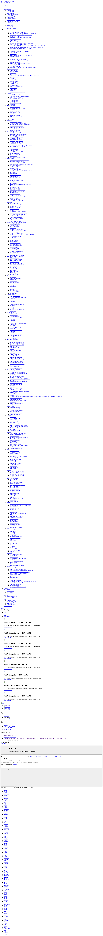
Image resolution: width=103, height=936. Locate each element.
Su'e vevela (9, 566)
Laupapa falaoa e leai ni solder (17, 582)
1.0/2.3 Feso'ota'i (14, 84)
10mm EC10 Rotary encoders (17, 471)
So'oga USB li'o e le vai (15, 206)
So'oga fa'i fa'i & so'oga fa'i (16, 152)
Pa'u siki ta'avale (13, 577)
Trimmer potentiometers (15, 408)
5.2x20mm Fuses (14, 395)
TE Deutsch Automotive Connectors (18, 213)
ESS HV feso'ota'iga (14, 226)
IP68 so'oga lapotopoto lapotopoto (18, 123)
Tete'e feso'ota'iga (14, 421)
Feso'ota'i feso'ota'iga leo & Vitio (17, 157)
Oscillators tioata (14, 461)
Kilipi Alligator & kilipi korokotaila (18, 587)
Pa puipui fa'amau (14, 168)
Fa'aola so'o (12, 539)
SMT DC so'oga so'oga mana (17, 135)
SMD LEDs (12, 353)
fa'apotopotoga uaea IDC (16, 317)
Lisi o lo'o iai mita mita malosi (17, 343)
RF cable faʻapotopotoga (15, 103)
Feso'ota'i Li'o (10, 120)
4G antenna (12, 104)
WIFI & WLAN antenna (15, 97)
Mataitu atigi (13, 520)
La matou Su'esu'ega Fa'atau (13, 20)
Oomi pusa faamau (14, 523)
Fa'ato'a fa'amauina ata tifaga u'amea (18, 425)
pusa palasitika (13, 512)
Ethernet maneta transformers (17, 191)
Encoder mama (13, 476)
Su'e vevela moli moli (15, 574)
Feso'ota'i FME (13, 90)
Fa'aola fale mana (14, 521)
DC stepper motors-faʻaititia (16, 561)
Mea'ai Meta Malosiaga (12, 339)
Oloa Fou (6, 588)
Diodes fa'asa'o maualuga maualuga (18, 373)
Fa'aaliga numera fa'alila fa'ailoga (17, 364)
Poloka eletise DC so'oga (16, 139)
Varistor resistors (13, 419)
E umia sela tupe (13, 247)
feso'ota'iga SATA (14, 58)
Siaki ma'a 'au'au (14, 192)
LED (11, 365)
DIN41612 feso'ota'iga (15, 66)
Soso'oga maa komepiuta (15, 253)
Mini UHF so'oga (14, 88)
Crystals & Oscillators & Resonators (15, 457)
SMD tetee (12, 422)
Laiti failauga (13, 267)
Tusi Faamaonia (10, 13)
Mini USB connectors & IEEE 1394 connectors (21, 55)
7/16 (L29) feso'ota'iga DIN (16, 86)
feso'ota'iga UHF (14, 89)
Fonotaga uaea (10, 312)
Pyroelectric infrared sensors (16, 491)
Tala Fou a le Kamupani (12, 596)
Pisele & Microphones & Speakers (15, 256)
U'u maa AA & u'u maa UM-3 (17, 249)
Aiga (5, 7)
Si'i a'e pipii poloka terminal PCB (17, 161)
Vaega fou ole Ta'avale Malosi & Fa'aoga (16, 222)
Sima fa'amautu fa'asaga (15, 427)
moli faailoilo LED (14, 366)
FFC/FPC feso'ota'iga (15, 41)
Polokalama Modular (15, 188)
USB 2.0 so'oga (13, 54)
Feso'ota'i (9, 30)
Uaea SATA (12, 326)
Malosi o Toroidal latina (15, 438)
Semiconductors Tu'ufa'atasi (13, 369)
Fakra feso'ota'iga (14, 77)
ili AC (11, 544)
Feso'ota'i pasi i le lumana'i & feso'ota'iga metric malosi (23, 67)
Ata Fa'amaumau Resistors (16, 423)
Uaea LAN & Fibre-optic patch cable (18, 323)
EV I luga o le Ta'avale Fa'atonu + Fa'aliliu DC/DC (22, 234)
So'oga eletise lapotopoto (15, 122)
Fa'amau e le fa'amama (15, 177)
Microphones (13, 270)
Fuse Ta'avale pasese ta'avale (16, 403)
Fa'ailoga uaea (13, 311)
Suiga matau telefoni (14, 290)
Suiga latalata (13, 495)
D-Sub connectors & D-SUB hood (18, 44)
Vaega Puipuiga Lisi (11, 385)
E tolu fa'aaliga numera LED (16, 361)
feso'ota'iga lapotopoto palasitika (17, 127)
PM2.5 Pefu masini (14, 487)
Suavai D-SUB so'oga (15, 207)
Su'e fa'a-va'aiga (13, 293)
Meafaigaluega (10, 576)
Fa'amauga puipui (14, 506)
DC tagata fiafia (13, 543)
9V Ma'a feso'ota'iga (14, 252)
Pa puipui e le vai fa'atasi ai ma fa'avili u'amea (20, 504)
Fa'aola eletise (13, 531)
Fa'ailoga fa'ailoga (14, 529)
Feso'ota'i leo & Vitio (12, 131)
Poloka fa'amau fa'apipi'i (15, 165)
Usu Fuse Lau (13, 404)
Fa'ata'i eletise (13, 497)
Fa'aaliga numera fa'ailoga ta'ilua (17, 360)
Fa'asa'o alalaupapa (14, 370)
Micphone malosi (14, 274)
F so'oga (12, 78)
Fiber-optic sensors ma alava (16, 498)
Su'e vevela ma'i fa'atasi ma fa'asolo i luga (19, 572)
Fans (8, 542)
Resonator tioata (13, 460)
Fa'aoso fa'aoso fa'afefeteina (16, 434)
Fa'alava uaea (13, 300)
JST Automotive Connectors (16, 218)
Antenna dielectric (14, 101)
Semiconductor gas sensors (16, 482)
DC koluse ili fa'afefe (15, 548)
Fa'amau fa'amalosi (14, 489)
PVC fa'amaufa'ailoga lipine (16, 580)
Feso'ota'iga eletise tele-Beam (17, 255)
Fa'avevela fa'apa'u (14, 578)
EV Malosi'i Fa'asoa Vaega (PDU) (18, 230)
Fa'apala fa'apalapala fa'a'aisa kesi (18, 400)
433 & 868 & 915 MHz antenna (17, 98)
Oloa (5, 29)
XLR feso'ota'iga (14, 150)
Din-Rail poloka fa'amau (15, 175)
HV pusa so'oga (13, 228)
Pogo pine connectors (15, 62)
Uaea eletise (12, 320)
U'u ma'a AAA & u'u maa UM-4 (17, 251)
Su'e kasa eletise (13, 479)
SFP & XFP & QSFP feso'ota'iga (17, 190)
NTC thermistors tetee (15, 430)
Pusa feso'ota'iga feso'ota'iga (16, 516)
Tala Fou (6, 595)
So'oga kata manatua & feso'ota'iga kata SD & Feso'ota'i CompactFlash (27, 47)
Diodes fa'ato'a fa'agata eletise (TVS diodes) (20, 379)
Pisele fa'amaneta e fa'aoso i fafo (17, 264)
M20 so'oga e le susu (15, 130)
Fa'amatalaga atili (8, 627)
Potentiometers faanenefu (16, 413)
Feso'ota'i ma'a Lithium (15, 244)
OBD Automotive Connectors (17, 219)
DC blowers (12, 546)
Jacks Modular (13, 183)
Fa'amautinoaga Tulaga (12, 21)
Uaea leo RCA (13, 332)
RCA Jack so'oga (14, 147)
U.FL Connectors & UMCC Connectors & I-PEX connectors (24, 75)
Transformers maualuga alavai (17, 447)
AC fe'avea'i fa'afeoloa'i (15, 550)
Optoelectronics (10, 351)
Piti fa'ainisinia (13, 266)
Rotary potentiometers (15, 414)
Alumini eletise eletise (15, 452)
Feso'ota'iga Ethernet (12, 181)
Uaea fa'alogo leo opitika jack (17, 132)
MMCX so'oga (13, 74)
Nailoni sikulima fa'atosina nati (17, 304)
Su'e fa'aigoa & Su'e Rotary (16, 292)
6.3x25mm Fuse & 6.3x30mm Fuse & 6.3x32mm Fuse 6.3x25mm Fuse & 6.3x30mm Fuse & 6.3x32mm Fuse (36, 396)
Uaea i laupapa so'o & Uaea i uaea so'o (19, 32)
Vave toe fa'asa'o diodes (15, 374)
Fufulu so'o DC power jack (16, 137)
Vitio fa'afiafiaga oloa (12, 602)
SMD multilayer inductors (16, 444)
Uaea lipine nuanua (14, 316)
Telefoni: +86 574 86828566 (10, 735)
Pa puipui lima (13, 509)
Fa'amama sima (13, 466)
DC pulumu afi (13, 555)
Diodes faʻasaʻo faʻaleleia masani (17, 372)
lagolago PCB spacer (15, 296)
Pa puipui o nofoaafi (14, 508)
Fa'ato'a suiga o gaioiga (15, 278)
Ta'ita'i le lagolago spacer (16, 368)
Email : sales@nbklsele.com (7, 1)
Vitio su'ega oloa (11, 604)
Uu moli (12, 119)
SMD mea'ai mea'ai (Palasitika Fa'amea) (19, 445)
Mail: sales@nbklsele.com (10, 737)
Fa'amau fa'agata (14, 176)
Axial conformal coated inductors (17, 433)
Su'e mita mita (13, 340)
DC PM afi (12, 559)
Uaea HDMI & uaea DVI (16, 335)
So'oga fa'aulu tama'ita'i (15, 36)
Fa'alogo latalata (13, 494)
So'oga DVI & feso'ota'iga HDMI (18, 59)
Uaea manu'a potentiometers (16, 410)
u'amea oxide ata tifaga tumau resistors (19, 426)
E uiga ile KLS (10, 10)
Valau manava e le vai (15, 112)
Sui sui (11, 283)
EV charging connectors (15, 236)
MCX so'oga (13, 73)
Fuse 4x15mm (13, 394)
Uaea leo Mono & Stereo (16, 334)
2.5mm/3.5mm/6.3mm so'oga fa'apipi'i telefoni (21, 145)
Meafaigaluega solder (15, 585)
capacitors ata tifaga (14, 453)
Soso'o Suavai (10, 202)
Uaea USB (12, 319)
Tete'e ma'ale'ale (13, 429)
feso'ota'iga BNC (14, 79)
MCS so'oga (13, 172)
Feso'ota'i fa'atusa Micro (15, 39)
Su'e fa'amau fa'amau (15, 287)
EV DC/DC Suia (14, 232)
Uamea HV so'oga (14, 225)
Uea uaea (12, 321)
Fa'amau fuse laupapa (15, 399)
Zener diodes (13, 380)
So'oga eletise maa (14, 240)
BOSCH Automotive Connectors (17, 214)
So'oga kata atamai (14, 50)
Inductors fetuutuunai (15, 440)
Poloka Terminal (10, 158)
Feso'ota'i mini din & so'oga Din (17, 146)
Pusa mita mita (13, 346)
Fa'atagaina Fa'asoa (11, 17)
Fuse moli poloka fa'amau (16, 116)
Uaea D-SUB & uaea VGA (16, 327)
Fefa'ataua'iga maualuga (15, 538)
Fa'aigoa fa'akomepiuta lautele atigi (18, 513)
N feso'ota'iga (13, 82)
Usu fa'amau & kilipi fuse (16, 398)
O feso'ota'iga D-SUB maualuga (17, 64)
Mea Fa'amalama (11, 105)
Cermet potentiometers (15, 407)
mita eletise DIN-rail (14, 347)
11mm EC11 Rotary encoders (17, 472)
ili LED (11, 547)
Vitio (5, 599)
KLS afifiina (10, 22)
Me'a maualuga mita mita (16, 536)
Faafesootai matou (8, 606)
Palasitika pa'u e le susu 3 (16, 527)
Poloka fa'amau (13, 173)
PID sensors (12, 481)
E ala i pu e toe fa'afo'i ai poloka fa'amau (19, 160)
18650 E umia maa (14, 248)
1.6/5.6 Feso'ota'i (14, 85)
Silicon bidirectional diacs (16, 383)
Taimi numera (13, 540)
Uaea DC (12, 336)
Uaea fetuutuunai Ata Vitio (16, 330)
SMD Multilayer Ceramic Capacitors (18, 456)
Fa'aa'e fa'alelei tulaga (15, 493)
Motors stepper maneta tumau (17, 565)
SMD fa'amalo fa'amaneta (16, 259)
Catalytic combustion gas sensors (17, 485)
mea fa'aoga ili (13, 551)
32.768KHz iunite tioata (15, 459)
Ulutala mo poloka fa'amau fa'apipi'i (18, 166)
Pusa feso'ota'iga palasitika (16, 510)
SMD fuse (12, 387)
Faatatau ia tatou (7, 9)
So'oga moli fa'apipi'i (15, 115)
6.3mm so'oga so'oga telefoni (16, 143)
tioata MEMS (13, 468)
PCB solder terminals (15, 179)
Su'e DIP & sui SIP (14, 282)
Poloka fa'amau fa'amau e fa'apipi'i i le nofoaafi (21, 171)
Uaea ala (12, 302)
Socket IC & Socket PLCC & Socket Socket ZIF (21, 43)
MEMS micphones (14, 273)
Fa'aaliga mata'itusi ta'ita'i (16, 357)
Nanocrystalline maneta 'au (16, 448)
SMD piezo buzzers (14, 258)
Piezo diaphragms (14, 271)
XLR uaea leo (13, 331)
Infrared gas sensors (14, 483)
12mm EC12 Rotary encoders (17, 474)
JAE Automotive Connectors (16, 217)
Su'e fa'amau (13, 286)
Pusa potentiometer (14, 411)
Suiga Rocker (13, 277)
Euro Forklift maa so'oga (15, 243)
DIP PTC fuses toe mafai (15, 389)
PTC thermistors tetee (15, 418)
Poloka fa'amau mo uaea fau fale (17, 108)
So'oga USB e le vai (14, 203)
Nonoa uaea (12, 298)
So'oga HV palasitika (15, 224)
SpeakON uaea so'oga (15, 154)
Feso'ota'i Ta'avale (11, 210)
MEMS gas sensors (14, 486)
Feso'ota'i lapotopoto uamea (16, 128)
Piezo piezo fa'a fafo (14, 262)
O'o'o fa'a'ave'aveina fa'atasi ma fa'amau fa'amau (21, 570)
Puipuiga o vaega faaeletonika (17, 309)
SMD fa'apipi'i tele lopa (15, 442)
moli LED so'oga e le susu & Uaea (18, 113)
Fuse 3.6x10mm (13, 392)
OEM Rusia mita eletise (15, 350)
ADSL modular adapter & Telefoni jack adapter (21, 196)
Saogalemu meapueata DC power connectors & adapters (23, 581)
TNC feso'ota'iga (14, 81)
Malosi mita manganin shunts (17, 342)
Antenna (9, 93)
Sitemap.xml (7, 718)
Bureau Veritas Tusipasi (12, 26)
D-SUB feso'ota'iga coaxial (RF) (17, 92)
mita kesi (12, 349)
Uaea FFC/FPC (13, 313)
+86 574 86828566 (5, 2)
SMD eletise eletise (14, 436)
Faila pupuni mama (14, 501)
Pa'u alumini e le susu (15, 525)
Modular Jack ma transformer (17, 185)
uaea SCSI (12, 328)
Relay (8, 528)
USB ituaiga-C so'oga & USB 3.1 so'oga (19, 51)
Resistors (9, 415)
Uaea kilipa (12, 301)
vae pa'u (12, 308)
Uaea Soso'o (13, 109)
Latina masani (13, 441)
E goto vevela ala (14, 568)
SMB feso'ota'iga (14, 71)
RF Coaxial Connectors (12, 69)
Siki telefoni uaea (14, 198)
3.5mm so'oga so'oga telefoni (16, 142)
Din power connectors (15, 138)
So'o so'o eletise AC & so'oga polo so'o (19, 60)
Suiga (8, 275)
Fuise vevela (13, 402)
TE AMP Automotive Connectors (18, 211)
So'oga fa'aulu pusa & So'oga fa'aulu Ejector (20, 37)
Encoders (9, 470)
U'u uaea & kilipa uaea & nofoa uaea (18, 297)
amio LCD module (14, 354)
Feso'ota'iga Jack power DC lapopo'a (18, 134)
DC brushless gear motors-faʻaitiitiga (18, 558)
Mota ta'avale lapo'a (14, 562)
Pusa (8, 449)
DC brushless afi (14, 557)
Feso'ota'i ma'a (10, 239)
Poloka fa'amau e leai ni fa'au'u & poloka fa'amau (21, 164)
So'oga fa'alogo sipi (14, 209)
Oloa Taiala (6, 716)
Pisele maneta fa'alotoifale (16, 263)
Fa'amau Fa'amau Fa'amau (16, 245)
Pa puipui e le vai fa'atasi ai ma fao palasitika (20, 505)
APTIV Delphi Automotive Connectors (19, 215)
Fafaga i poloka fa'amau (15, 169)
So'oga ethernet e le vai (15, 205)
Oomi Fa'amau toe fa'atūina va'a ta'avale (19, 391)
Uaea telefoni (13, 324)
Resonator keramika (14, 464)
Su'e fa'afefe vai (13, 281)
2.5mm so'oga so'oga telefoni (16, 141)
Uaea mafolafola (13, 315)
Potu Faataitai (7, 589)
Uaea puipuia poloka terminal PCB (18, 162)
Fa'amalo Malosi (13, 534)
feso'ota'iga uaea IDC (15, 194)
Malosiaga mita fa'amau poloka (17, 345)
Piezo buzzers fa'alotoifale (16, 260)
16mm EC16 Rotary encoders (17, 475)
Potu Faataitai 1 (10, 591)
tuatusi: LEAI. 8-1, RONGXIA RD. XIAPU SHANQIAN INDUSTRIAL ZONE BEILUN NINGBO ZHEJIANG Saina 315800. (35, 738)
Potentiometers (10, 406)
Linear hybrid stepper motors (16, 563)
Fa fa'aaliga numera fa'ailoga (16, 362)
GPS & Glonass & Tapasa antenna (18, 94)
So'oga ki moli (13, 118)
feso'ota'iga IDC (13, 40)
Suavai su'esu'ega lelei (15, 490)
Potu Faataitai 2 (10, 592)
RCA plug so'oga (14, 149)
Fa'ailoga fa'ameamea (15, 467)
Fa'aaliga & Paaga (11, 16)
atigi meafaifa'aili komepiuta (16, 517)
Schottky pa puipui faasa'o (16, 377)
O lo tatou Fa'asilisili (11, 18)
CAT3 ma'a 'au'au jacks (15, 195)
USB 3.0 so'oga (13, 52)
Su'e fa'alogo (13, 279)
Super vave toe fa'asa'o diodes (17, 376)
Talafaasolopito (10, 25)
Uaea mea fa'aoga (11, 294)
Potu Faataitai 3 (10, 593)
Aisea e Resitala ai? (11, 24)
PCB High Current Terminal (16, 180)
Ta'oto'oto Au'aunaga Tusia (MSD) (18, 229)
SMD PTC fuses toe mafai (16, 388)
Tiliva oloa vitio (10, 603)
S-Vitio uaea (13, 338)
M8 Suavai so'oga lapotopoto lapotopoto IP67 (20, 124)
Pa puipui (9, 502)
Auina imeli (3, 743)
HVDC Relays (13, 237)
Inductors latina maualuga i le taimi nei (19, 437)
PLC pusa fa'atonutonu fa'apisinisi (18, 515)
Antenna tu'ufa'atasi (14, 100)
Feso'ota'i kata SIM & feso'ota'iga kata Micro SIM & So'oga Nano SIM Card (28, 45)
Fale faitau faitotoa (14, 519)
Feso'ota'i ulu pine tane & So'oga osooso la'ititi (21, 35)
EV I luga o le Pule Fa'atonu (16, 233)
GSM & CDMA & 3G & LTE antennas (19, 96)
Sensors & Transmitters (12, 478)
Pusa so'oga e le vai (14, 111)
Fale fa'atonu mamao (15, 524)
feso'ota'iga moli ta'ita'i (15, 107)
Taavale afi (9, 553)
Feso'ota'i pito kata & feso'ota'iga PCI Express (21, 48)
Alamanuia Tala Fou (11, 597)
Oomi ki (12, 285)
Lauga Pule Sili (10, 11)
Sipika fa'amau (13, 156)
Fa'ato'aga (12, 306)
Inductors (9, 432)
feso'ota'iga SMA (14, 70)
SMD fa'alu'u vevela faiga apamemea (18, 573)
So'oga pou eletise (14, 241)
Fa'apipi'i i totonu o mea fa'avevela (18, 569)
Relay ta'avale (13, 532)
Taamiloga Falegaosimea (12, 14)
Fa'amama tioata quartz (15, 463)
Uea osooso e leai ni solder (16, 584)
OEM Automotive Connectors (17, 221)
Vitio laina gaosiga (11, 600)
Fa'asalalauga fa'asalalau (15, 268)
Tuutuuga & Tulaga (11, 28)
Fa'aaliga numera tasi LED (16, 358)
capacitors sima (13, 455)
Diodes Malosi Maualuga (16, 384)
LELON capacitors (14, 451)
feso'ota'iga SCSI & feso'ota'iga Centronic (20, 63)
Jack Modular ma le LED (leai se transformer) (20, 184)
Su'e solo (12, 289)
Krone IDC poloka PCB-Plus (17, 200)
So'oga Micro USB (14, 56)
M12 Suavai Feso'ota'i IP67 (16, 126)
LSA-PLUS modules (15, 199)
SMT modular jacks (14, 187)
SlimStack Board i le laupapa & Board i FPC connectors (23, 33)
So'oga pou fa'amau (14, 153)
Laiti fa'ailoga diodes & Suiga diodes (18, 381)
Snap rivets (12, 305)
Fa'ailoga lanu (13, 500)
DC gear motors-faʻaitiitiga (16, 554)
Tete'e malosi (13, 417)
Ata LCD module (14, 355)
